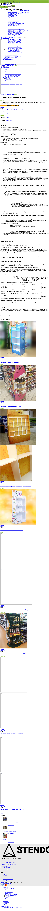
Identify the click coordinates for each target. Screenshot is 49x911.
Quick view (2, 358)
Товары (11, 37)
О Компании (5, 876)
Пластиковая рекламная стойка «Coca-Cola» (12, 809)
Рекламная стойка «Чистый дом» (9, 362)
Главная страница (4, 37)
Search (13, 5)
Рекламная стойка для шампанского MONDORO (13, 654)
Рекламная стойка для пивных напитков (11, 733)
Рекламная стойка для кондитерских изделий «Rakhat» (15, 486)
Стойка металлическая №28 (7, 65)
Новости (5, 875)
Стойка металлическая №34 (7, 94)
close (1, 813)
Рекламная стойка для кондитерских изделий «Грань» (15, 610)
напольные (8, 117)
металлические (8, 120)
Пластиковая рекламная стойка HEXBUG (11, 530)
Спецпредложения (7, 878)
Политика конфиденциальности (7, 862)
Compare (2, 107)
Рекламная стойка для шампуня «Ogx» (11, 406)
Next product (3, 67)
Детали (4, 111)
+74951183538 (7, 867)
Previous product (4, 38)
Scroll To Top (6, 906)
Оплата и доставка (7, 113)
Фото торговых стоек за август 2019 (10, 831)
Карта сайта (5, 880)
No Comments (11, 825)
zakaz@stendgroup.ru (7, 866)
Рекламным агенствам (8, 879)
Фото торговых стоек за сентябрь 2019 (10, 822)
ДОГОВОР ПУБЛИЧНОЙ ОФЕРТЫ (8, 864)
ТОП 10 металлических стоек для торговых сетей (12, 839)
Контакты (5, 874)
